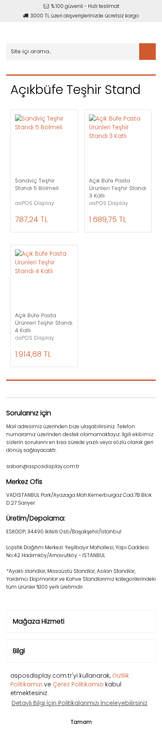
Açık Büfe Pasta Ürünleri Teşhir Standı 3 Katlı (117, 188)
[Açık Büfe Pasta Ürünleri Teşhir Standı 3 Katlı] (118, 143)
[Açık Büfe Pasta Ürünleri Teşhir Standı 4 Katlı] (44, 278)
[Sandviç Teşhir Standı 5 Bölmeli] (44, 143)
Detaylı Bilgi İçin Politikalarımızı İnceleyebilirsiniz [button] (79, 703)
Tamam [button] (81, 721)
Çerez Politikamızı (78, 684)
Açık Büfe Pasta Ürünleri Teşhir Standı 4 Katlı (43, 323)
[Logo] (53, 32)
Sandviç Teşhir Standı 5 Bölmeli (37, 184)
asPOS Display (34, 203)
